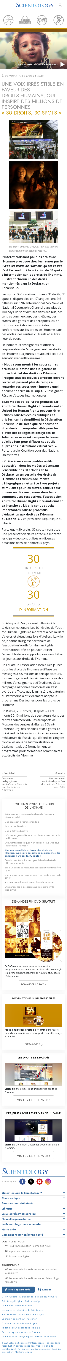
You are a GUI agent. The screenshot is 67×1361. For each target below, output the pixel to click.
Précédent (9, 773)
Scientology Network (46, 1296)
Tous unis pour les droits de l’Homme (21, 1327)
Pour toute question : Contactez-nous (29, 1245)
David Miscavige (32, 1301)
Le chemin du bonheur (13, 1318)
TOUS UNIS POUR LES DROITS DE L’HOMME (33, 806)
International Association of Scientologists (23, 1314)
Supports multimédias (15, 826)
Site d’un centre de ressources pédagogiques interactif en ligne (33, 869)
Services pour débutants (18, 1203)
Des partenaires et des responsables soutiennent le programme (29, 888)
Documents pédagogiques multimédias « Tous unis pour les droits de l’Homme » (14, 784)
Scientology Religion (12, 1301)
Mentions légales (23, 1351)
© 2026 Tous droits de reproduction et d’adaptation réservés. (31, 1344)
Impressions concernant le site (25, 1251)
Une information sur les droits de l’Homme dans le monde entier (33, 876)
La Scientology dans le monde (21, 1224)
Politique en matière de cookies (34, 1349)
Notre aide (9, 1229)
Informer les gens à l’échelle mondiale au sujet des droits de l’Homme (32, 837)
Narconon (32, 1318)
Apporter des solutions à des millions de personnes (29, 882)
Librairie (7, 1208)
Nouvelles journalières (16, 1219)
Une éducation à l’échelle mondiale (22, 822)
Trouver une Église (19, 1256)
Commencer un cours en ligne (17, 1305)
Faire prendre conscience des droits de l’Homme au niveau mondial (30, 816)
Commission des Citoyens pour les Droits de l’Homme (29, 1336)
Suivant (59, 773)
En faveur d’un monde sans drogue (19, 1323)
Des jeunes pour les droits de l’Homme (21, 1332)
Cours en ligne (11, 1198)
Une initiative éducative (16, 831)
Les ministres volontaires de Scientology (22, 1310)
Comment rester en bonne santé (22, 1235)
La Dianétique (26, 1296)
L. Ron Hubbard (9, 1296)
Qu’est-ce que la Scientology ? (22, 1193)
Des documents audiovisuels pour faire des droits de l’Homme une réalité (53, 783)
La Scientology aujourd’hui (19, 1214)
